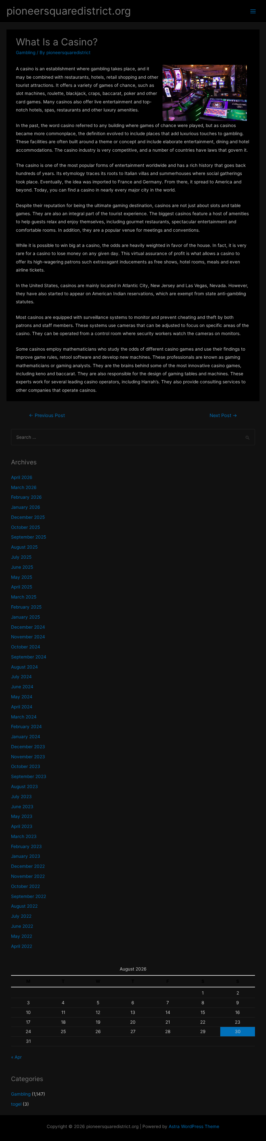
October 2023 (25, 766)
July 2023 (21, 796)
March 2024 (24, 716)
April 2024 (21, 706)
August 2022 (24, 906)
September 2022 (28, 896)
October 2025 (25, 527)
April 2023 (21, 826)
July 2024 (21, 676)
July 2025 (21, 557)
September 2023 (28, 776)
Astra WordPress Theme (194, 1126)
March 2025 (23, 597)
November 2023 (28, 756)
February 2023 (26, 846)
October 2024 (25, 646)
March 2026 (24, 487)
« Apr (16, 1057)
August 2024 (24, 666)
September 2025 (28, 537)
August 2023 (24, 786)
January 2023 (25, 856)
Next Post (223, 415)
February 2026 (26, 497)
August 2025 (24, 547)
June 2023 (22, 806)
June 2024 (22, 686)
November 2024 (28, 636)
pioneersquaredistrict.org (68, 11)
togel (16, 1104)
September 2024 (28, 656)
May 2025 (21, 577)
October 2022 (25, 886)
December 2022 (28, 866)
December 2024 (28, 627)
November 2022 (28, 876)
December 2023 (28, 746)
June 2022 (22, 926)
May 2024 (21, 696)
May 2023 (21, 816)
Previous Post (47, 415)
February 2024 (26, 726)
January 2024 (25, 736)
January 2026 (25, 507)
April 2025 (21, 586)
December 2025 (28, 517)
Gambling (25, 52)
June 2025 (22, 567)
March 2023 (24, 836)
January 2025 (25, 617)
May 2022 (21, 936)
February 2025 (26, 607)
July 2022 (21, 916)
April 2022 (21, 946)
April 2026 (21, 477)
